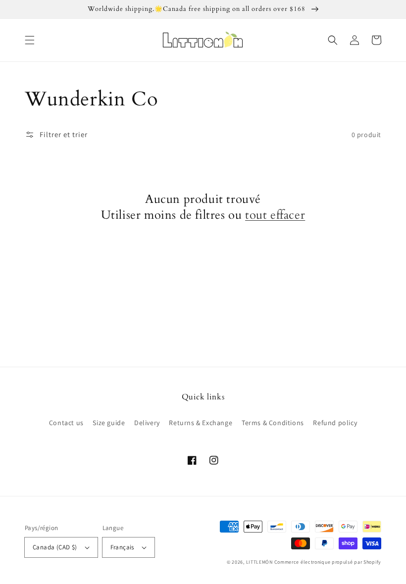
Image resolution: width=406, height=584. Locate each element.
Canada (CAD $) (55, 547)
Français (122, 547)
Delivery (147, 422)
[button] (30, 40)
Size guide (109, 422)
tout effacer (275, 215)
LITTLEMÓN (259, 562)
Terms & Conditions (273, 422)
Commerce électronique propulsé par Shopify (327, 562)
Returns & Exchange (200, 422)
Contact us (66, 422)
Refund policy (335, 422)
